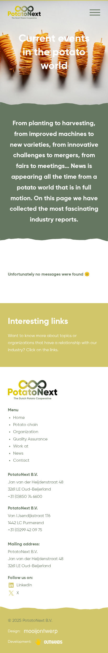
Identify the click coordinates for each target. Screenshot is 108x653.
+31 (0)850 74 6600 (25, 497)
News (18, 453)
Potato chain (25, 425)
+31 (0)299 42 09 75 (25, 530)
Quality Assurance (30, 439)
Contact (21, 461)
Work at (20, 446)
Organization (25, 432)
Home (19, 418)
